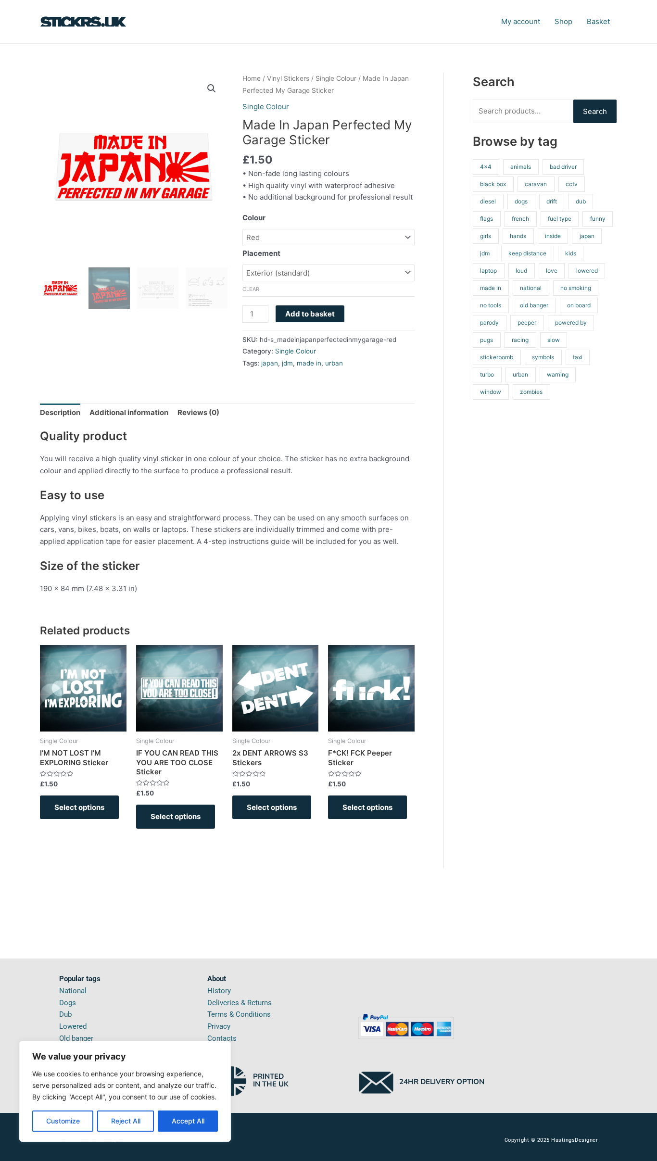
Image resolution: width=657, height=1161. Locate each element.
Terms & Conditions (239, 1014)
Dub (65, 1014)
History (219, 990)
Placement (261, 253)
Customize (63, 1121)
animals (520, 166)
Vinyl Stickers (288, 78)
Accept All (188, 1121)
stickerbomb (496, 357)
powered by (571, 322)
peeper (527, 322)
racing (520, 339)
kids (570, 253)
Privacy (218, 1026)
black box (493, 184)
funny (598, 218)
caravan (536, 184)
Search (595, 111)
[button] (211, 88)
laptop (488, 270)
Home (251, 78)
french (520, 218)
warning (558, 374)
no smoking (575, 287)
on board (579, 305)
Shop (563, 21)
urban (334, 363)
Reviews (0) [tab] (198, 412)
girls (485, 236)
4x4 (486, 166)
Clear (250, 289)
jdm (287, 363)
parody (489, 322)
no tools (490, 305)
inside (553, 236)
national (531, 287)
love (551, 270)
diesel (488, 201)
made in (309, 363)
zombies (531, 391)
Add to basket (310, 313)
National (73, 990)
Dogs (67, 1002)
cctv (572, 184)
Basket (598, 21)
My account (520, 21)
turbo (487, 374)
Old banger (76, 1038)
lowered (587, 270)
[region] (125, 1091)
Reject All (125, 1121)
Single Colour (336, 78)
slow (553, 339)
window (490, 391)
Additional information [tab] (128, 412)
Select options (79, 807)
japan (269, 363)
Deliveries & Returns (239, 1002)
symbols (543, 357)
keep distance (527, 253)
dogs (521, 201)
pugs (486, 339)
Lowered (73, 1026)
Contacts (222, 1038)
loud (521, 270)
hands (518, 236)
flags (486, 218)
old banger (534, 305)
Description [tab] (60, 412)
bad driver (563, 166)
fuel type (559, 218)
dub (581, 201)
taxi (577, 357)
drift (551, 201)
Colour (253, 217)
